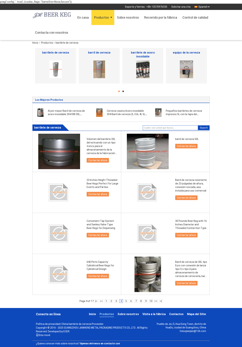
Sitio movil (44, 335)
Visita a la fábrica (154, 314)
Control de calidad (195, 17)
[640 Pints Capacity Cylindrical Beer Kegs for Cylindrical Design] (59, 274)
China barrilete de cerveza (76, 324)
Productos (101, 17)
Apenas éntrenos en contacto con (100, 343)
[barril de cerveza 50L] (148, 151)
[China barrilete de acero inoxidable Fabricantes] (143, 69)
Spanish (203, 6)
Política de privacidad (48, 324)
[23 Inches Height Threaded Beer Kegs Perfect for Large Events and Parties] (59, 192)
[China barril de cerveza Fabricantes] (99, 69)
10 (151, 301)
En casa (83, 17)
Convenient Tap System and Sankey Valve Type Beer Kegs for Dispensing (101, 224)
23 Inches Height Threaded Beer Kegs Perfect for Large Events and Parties (102, 183)
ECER (66, 331)
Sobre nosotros (128, 17)
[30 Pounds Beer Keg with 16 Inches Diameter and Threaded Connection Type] (148, 233)
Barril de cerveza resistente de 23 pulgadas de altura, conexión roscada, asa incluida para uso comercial (191, 185)
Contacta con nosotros (51, 32)
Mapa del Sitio (196, 314)
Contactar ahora (97, 160)
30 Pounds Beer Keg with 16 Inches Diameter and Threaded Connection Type (191, 224)
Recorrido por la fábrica (160, 17)
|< (96, 301)
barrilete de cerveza (55, 52)
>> (155, 301)
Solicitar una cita (180, 6)
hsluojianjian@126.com (193, 331)
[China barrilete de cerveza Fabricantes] (56, 69)
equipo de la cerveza (186, 52)
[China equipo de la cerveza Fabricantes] (186, 69)
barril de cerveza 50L (187, 139)
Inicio (35, 42)
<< (101, 301)
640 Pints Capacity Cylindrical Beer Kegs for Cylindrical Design (100, 265)
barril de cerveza (99, 52)
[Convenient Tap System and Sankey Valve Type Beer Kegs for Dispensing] (59, 233)
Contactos (176, 314)
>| (161, 301)
